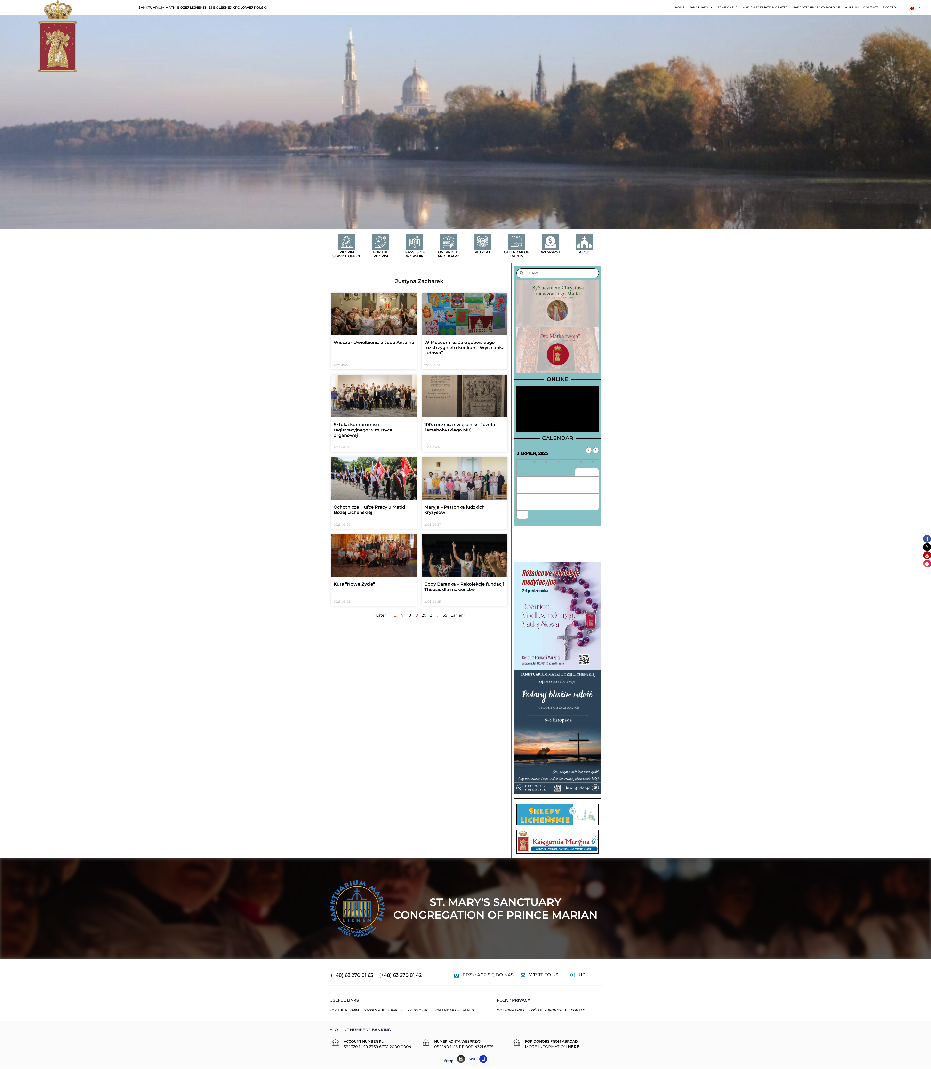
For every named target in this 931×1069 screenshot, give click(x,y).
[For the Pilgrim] (380, 242)
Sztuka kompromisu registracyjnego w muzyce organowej (363, 430)
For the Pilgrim (380, 254)
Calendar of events (516, 254)
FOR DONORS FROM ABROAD (551, 1041)
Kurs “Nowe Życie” (354, 584)
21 (431, 615)
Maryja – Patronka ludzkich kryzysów (454, 509)
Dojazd (889, 7)
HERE (573, 1047)
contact (870, 7)
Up (582, 975)
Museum (852, 7)
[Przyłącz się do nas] (456, 975)
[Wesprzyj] (550, 242)
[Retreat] (482, 242)
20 (424, 615)
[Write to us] (523, 975)
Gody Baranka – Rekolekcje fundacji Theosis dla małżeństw (464, 587)
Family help (727, 7)
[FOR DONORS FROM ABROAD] (516, 1042)
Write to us (543, 975)
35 (445, 615)
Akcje (584, 252)
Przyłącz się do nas (488, 975)
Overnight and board (448, 254)
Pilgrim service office (346, 254)
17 (402, 615)
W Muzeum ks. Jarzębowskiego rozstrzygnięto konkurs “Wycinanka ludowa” (464, 348)
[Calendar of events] (516, 242)
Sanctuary (698, 7)
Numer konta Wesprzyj (457, 1041)
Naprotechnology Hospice (816, 7)
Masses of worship (414, 254)
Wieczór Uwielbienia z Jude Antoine (374, 342)
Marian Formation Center (765, 7)
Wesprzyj (550, 252)
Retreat (482, 252)
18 (409, 615)
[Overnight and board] (448, 242)
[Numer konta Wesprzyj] (426, 1042)
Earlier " (457, 615)
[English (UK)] (913, 8)
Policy (513, 1000)
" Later (380, 615)
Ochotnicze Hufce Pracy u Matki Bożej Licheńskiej (369, 509)
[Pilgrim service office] (346, 242)
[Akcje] (584, 242)
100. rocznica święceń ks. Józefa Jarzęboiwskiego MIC (459, 427)
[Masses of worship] (414, 242)
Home (679, 7)
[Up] (572, 975)
